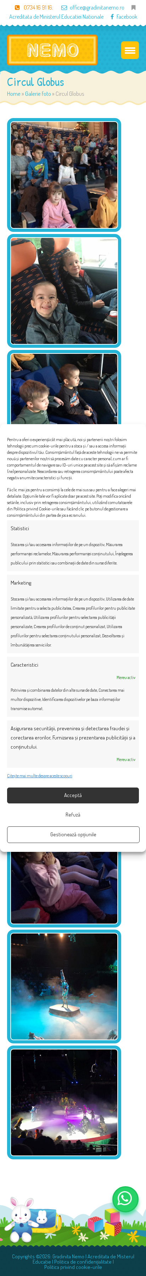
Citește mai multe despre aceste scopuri (39, 775)
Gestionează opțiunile (73, 834)
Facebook (127, 16)
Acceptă (73, 795)
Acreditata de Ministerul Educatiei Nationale (56, 16)
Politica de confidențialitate (83, 1261)
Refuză (73, 814)
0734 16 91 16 (37, 7)
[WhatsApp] (125, 1199)
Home (14, 93)
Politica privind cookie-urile (73, 1267)
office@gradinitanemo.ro (97, 7)
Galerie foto (38, 93)
